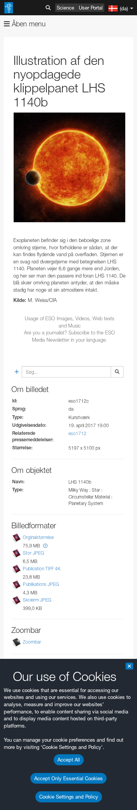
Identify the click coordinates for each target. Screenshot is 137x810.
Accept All (68, 760)
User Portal (91, 8)
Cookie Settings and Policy (68, 797)
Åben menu (28, 24)
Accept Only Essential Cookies (68, 778)
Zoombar (32, 642)
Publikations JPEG (41, 584)
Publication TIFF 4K (42, 568)
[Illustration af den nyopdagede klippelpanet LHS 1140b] (69, 168)
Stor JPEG (33, 553)
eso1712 (77, 433)
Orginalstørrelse (38, 537)
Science (65, 8)
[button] (45, 546)
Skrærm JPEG (37, 600)
